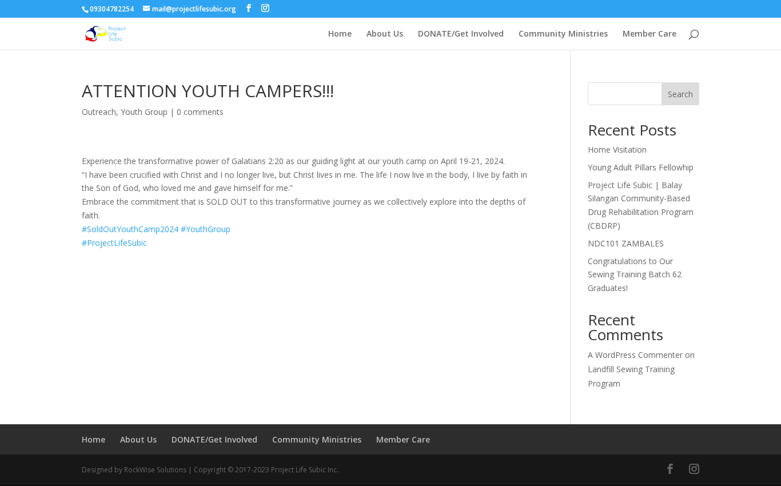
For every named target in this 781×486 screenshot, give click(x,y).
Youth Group (144, 111)
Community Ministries (563, 34)
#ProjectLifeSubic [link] (114, 242)
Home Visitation (617, 149)
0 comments (200, 111)
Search (680, 94)
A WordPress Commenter (635, 354)
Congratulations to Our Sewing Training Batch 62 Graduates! (635, 275)
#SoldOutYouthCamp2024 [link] (130, 229)
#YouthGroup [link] (205, 229)
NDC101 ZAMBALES (626, 243)
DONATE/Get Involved (461, 34)
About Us (384, 34)
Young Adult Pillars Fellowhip (641, 167)
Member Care (649, 34)
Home (340, 34)
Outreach (99, 111)
